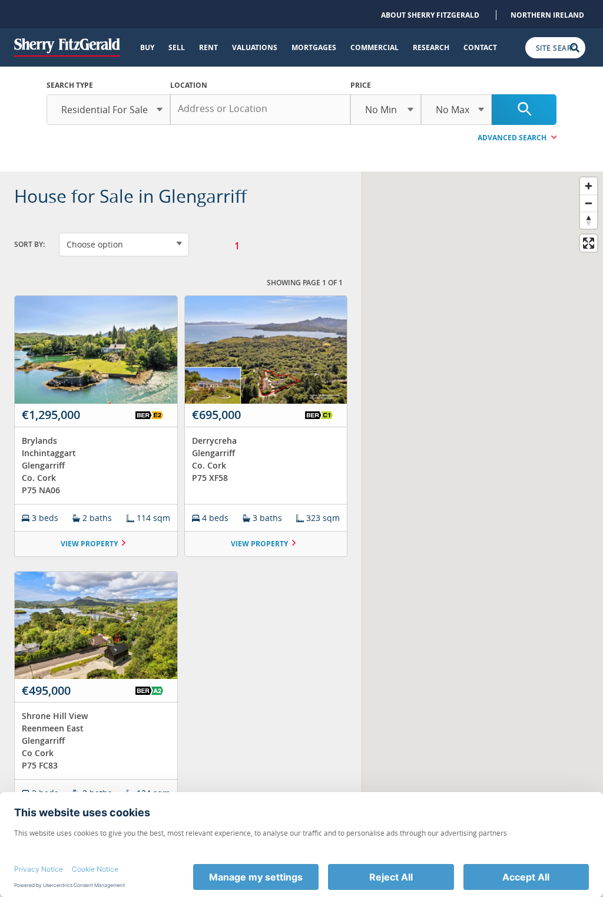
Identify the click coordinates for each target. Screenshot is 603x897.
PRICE (360, 85)
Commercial (374, 47)
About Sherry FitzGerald (430, 15)
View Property (89, 544)
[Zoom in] (588, 185)
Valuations (254, 47)
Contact (480, 47)
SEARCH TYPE (70, 85)
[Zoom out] (588, 203)
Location (188, 85)
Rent (208, 47)
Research (431, 47)
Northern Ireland (547, 15)
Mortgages (313, 47)
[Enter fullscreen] (588, 243)
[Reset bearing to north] (588, 220)
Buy (147, 47)
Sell (176, 47)
